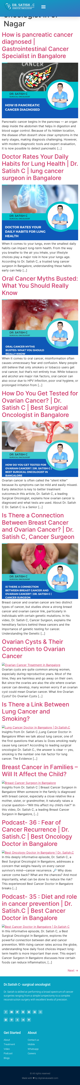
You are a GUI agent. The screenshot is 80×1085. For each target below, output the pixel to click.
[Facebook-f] (6, 1012)
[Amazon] (17, 1020)
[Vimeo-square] (35, 1012)
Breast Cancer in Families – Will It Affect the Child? (40, 770)
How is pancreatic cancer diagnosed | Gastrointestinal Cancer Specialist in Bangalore (37, 45)
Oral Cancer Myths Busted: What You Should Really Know (40, 285)
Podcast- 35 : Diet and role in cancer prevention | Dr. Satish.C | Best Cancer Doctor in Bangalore (39, 907)
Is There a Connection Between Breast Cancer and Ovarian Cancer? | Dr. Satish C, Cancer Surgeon (38, 526)
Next (73, 970)
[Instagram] (40, 1012)
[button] (43, 6)
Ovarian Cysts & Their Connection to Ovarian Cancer (33, 649)
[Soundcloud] (23, 1020)
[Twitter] (17, 1012)
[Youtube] (11, 1012)
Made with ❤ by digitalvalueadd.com (40, 1078)
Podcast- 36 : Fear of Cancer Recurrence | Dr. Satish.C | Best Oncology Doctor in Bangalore (37, 833)
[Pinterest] (23, 1012)
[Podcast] (11, 1020)
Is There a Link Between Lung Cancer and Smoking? (35, 711)
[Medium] (29, 1012)
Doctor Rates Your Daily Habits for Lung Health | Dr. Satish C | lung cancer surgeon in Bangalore (40, 167)
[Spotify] (6, 1020)
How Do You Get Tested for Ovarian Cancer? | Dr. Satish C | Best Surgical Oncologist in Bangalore (40, 404)
